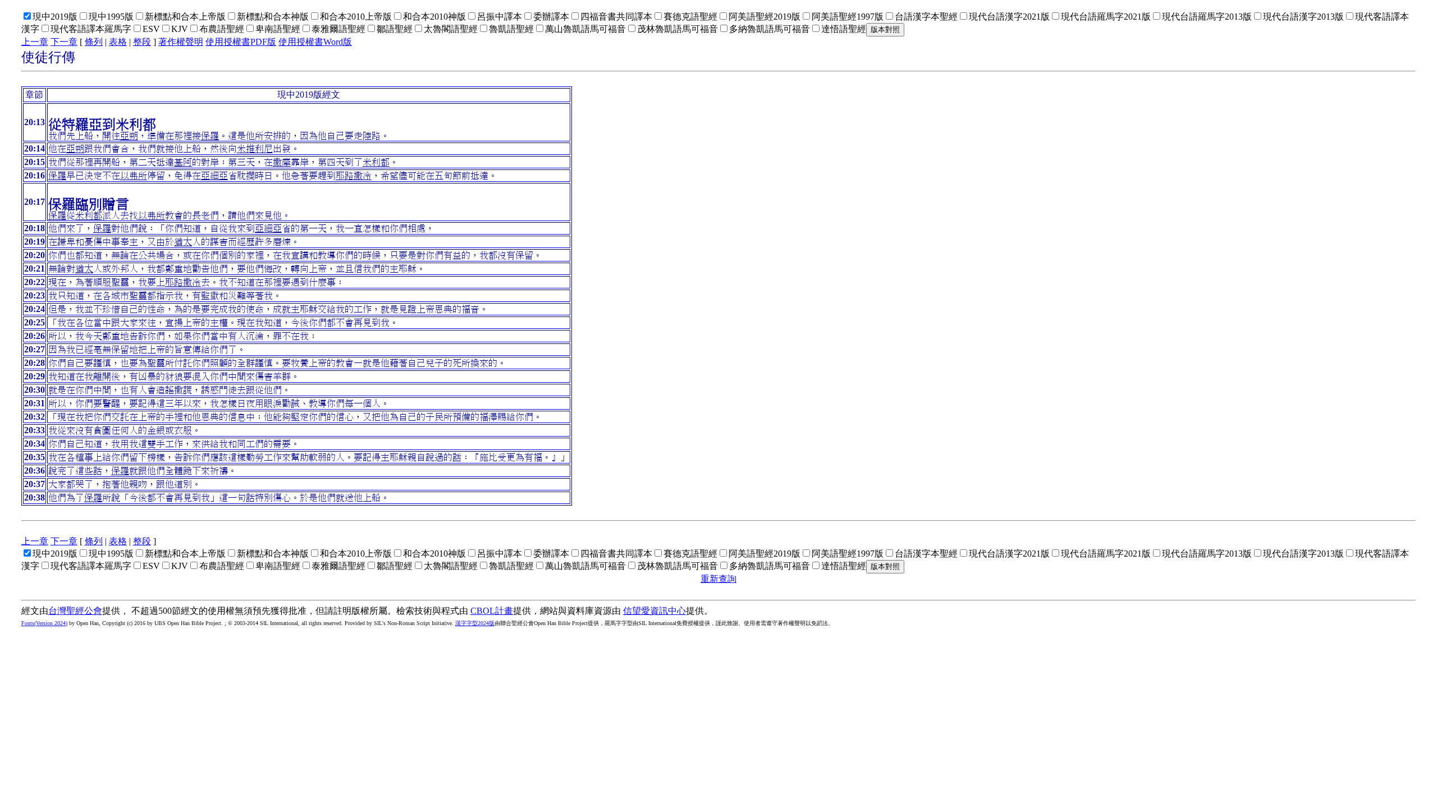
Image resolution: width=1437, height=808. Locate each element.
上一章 (34, 42)
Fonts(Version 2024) (44, 623)
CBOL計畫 (491, 611)
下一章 (64, 42)
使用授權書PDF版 (240, 42)
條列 (94, 42)
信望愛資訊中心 (654, 611)
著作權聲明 (180, 42)
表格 (118, 42)
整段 (142, 42)
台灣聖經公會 (75, 611)
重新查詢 (718, 579)
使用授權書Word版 (315, 42)
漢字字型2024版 (475, 623)
